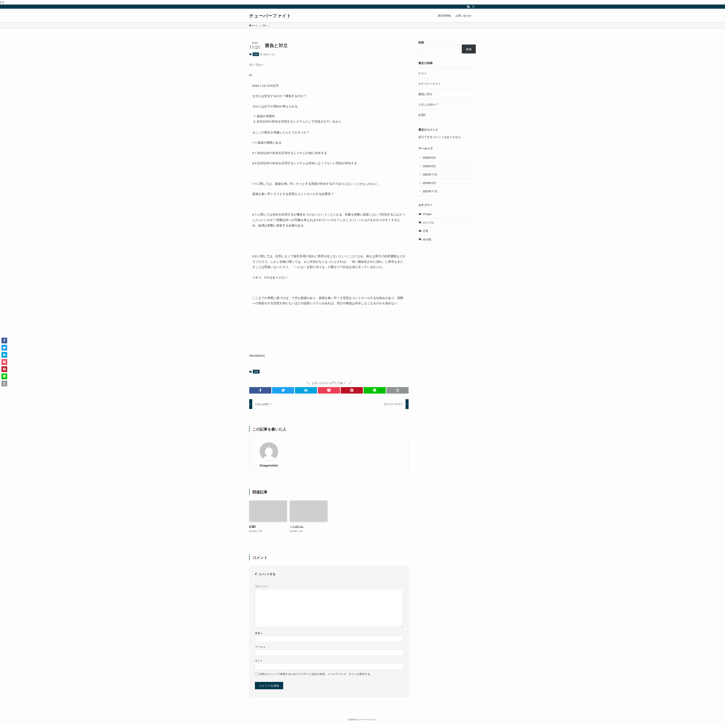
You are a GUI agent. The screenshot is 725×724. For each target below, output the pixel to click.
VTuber (427, 214)
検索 (421, 42)
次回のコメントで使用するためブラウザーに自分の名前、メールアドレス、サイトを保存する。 (316, 673)
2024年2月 (429, 183)
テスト (422, 73)
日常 (256, 54)
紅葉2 (422, 115)
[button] (260, 390)
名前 (258, 633)
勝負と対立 (425, 94)
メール (260, 647)
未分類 (427, 239)
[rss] (468, 7)
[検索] (473, 7)
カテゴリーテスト (429, 83)
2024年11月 (430, 174)
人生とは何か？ (428, 104)
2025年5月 (429, 157)
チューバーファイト (270, 15)
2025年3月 (429, 166)
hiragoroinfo (269, 465)
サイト (259, 660)
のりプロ (428, 222)
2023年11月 (430, 191)
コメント (261, 586)
